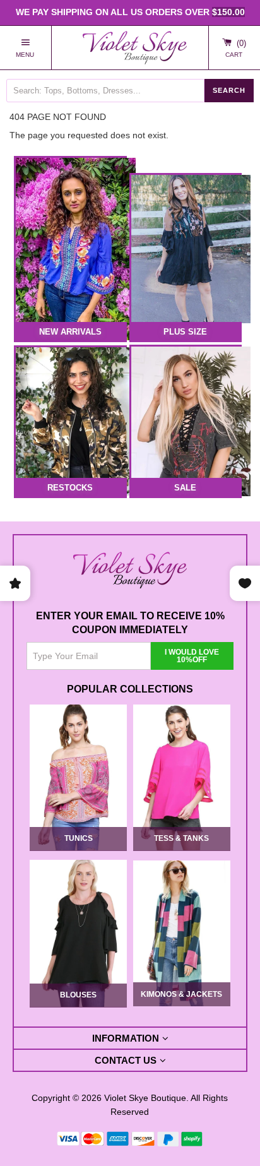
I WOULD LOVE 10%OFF (192, 656)
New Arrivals (70, 331)
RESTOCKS (70, 487)
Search (229, 89)
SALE (185, 487)
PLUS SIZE (185, 331)
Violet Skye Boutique (145, 1097)
